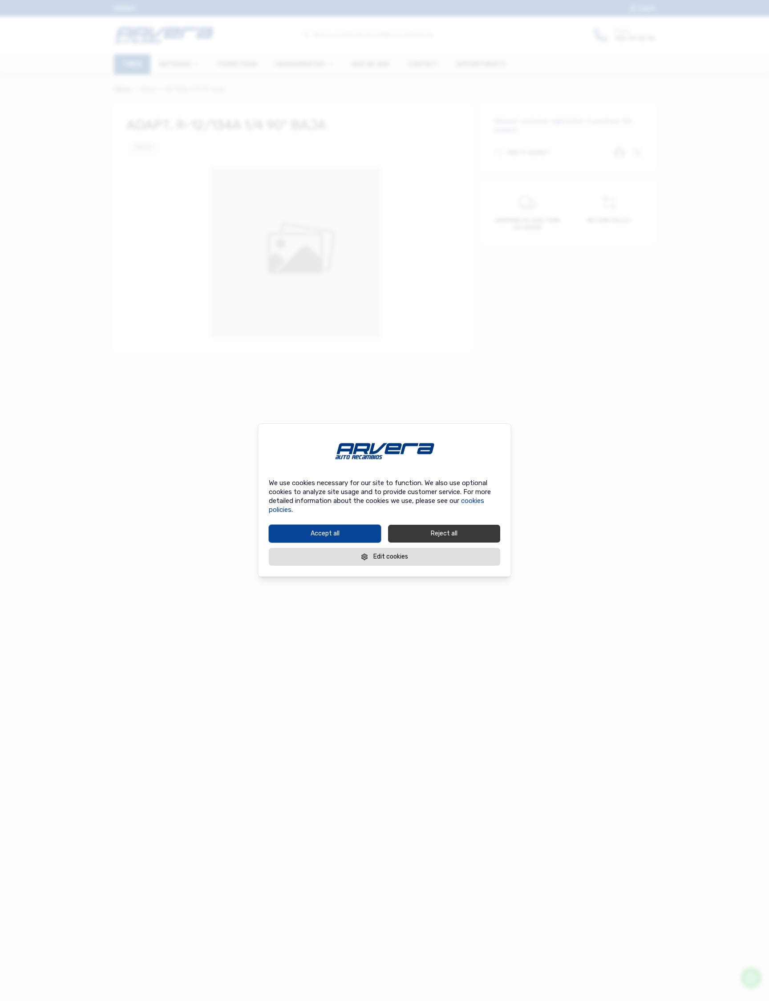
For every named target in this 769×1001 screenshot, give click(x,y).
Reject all (444, 533)
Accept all (325, 533)
